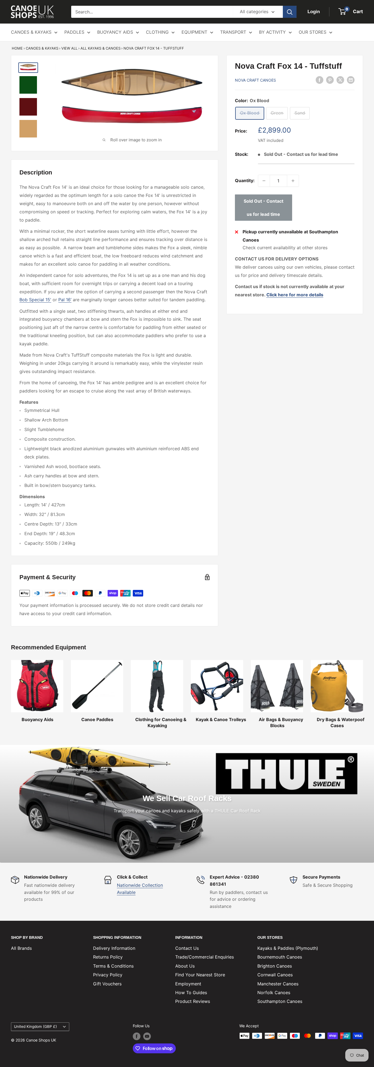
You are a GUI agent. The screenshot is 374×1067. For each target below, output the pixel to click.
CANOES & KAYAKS (31, 32)
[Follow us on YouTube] (147, 1036)
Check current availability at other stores (285, 247)
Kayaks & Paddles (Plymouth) (287, 948)
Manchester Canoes (277, 983)
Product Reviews (192, 1001)
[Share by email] (351, 80)
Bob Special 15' (35, 299)
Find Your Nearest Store (200, 974)
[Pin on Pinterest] (330, 80)
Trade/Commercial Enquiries (204, 957)
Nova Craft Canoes (255, 80)
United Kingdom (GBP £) (35, 1026)
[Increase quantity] (293, 181)
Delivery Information (114, 948)
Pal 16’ (64, 299)
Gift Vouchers (107, 983)
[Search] (290, 12)
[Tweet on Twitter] (340, 80)
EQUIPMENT (194, 32)
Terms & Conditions (113, 966)
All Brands (21, 948)
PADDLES (74, 32)
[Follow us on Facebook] (136, 1036)
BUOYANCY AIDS (115, 32)
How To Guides (191, 992)
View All (69, 48)
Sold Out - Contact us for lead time (263, 207)
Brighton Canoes (274, 966)
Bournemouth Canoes (279, 957)
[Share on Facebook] (319, 80)
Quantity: (245, 180)
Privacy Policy (107, 974)
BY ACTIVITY (272, 32)
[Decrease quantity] (264, 181)
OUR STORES (312, 32)
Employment (188, 983)
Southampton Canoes (279, 1001)
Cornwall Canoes (275, 974)
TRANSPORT (233, 32)
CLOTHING (157, 32)
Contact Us (187, 948)
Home (17, 48)
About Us (185, 966)
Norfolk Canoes (273, 992)
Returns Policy (108, 957)
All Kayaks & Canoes (100, 48)
